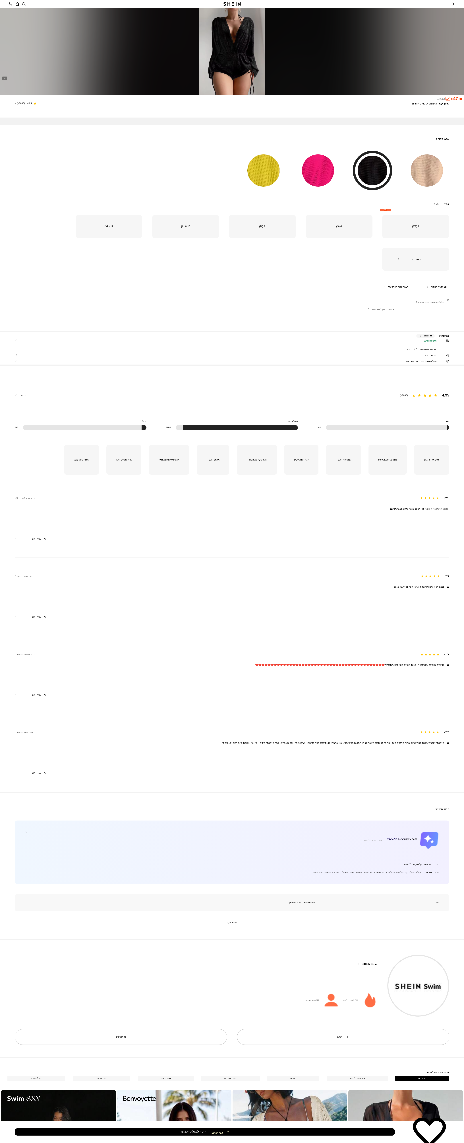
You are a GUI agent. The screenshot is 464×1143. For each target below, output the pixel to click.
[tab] (422, 1078)
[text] (232, 508)
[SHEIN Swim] (418, 985)
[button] (453, 4)
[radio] (427, 168)
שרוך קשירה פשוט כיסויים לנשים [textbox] (430, 103)
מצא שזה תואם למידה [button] (431, 302)
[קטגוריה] (447, 4)
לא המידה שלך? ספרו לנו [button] (383, 309)
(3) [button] (33, 539)
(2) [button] (33, 773)
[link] (23, 4)
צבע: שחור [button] (443, 139)
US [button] (437, 204)
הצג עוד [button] (23, 395)
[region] (232, 405)
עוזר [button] (39, 539)
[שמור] (429, 1132)
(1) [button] (33, 617)
